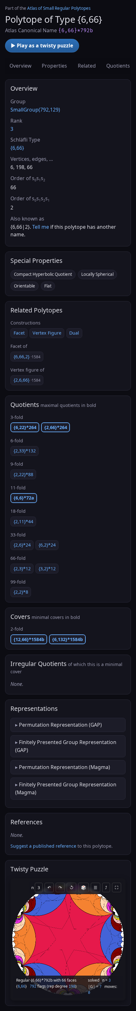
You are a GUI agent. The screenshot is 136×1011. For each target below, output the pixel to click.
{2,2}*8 (21, 592)
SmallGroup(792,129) (35, 109)
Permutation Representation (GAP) (60, 724)
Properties (54, 65)
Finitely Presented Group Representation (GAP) (65, 746)
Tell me (40, 226)
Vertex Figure (47, 333)
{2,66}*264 (55, 427)
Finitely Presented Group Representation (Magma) (65, 788)
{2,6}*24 (22, 545)
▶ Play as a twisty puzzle (42, 45)
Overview (20, 65)
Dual (74, 333)
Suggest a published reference (43, 846)
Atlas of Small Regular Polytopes (58, 8)
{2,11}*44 (23, 521)
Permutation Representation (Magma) (64, 767)
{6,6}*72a (24, 498)
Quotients (118, 65)
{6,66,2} (27, 357)
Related (87, 65)
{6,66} (17, 147)
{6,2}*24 (47, 545)
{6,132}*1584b (67, 639)
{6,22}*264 (25, 427)
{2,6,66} (27, 380)
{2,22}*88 (23, 474)
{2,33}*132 (25, 451)
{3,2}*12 (47, 569)
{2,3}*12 (22, 569)
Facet (19, 333)
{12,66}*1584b (29, 639)
